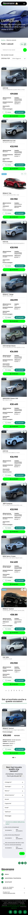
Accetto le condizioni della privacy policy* (15, 823)
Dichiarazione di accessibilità (10, 906)
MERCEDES (6, 140)
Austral (11, 609)
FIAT (4, 657)
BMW (4, 556)
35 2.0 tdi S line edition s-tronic (11, 452)
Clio (10, 193)
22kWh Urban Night (8, 295)
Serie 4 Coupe (10, 556)
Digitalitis (14, 908)
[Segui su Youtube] (25, 863)
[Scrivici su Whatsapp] (25, 912)
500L (7, 657)
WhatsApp (8, 882)
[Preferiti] (25, 68)
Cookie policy (21, 905)
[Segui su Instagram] (19, 863)
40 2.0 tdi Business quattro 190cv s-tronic (14, 89)
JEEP (4, 503)
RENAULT (6, 193)
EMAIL (7, 874)
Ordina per (5, 58)
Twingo (11, 294)
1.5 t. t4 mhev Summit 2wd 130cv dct (12, 505)
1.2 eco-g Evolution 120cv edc (11, 194)
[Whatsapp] (19, 112)
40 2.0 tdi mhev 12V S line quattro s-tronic (14, 347)
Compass (9, 503)
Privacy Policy (12, 905)
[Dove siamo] (20, 912)
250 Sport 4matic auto (9, 142)
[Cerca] (25, 50)
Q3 (7, 241)
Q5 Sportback (10, 345)
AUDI (4, 88)
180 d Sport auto (7, 400)
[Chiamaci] (15, 912)
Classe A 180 (14, 398)
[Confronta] (22, 68)
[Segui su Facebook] (22, 863)
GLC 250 (12, 140)
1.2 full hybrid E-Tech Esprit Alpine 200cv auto (15, 730)
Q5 (7, 88)
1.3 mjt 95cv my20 (7, 658)
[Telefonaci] (8, 112)
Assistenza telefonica (13, 878)
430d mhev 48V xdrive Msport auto (12, 557)
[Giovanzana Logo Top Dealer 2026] (10, 3)
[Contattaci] (14, 116)
